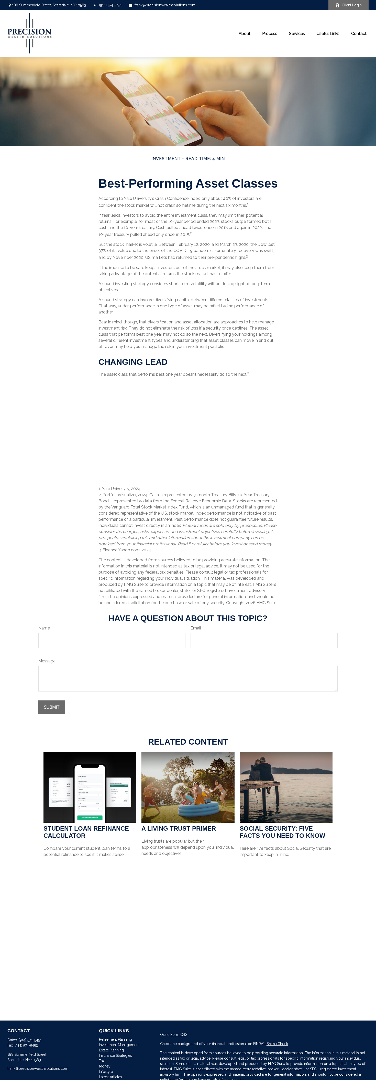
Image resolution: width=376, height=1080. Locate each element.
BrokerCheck (277, 1044)
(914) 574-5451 (110, 5)
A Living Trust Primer (178, 828)
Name (44, 628)
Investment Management (119, 1045)
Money (104, 1066)
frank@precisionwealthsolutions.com (165, 5)
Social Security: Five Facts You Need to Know (282, 832)
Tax (102, 1061)
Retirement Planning (115, 1039)
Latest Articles (110, 1077)
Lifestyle (106, 1072)
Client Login (352, 5)
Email (196, 628)
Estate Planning (111, 1050)
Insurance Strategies (115, 1055)
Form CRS (178, 1035)
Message (47, 661)
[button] (244, 33)
